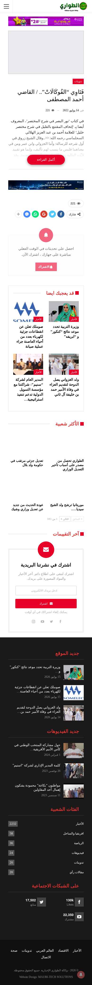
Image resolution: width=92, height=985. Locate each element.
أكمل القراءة (46, 159)
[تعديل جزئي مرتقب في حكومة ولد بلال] (25, 444)
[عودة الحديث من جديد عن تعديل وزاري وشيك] (25, 488)
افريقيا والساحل (73, 833)
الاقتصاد (63, 950)
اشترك (43, 603)
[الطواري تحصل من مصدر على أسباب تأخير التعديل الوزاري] (66, 444)
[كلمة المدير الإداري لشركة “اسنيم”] (73, 770)
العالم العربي (45, 950)
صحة (14, 950)
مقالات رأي (77, 872)
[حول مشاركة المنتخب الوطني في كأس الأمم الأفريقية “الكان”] (73, 750)
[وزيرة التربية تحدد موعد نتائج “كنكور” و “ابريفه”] (64, 311)
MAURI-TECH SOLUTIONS (55, 977)
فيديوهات (78, 853)
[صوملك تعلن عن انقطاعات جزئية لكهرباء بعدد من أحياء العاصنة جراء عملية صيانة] (28, 311)
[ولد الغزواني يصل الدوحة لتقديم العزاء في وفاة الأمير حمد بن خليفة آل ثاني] (64, 364)
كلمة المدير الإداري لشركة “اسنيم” (36, 765)
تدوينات (78, 81)
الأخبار (74, 319)
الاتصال (46, 957)
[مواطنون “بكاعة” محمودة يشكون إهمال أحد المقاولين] (73, 791)
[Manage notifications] (81, 974)
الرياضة (79, 843)
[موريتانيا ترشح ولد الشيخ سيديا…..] (66, 488)
